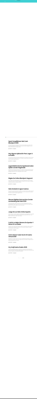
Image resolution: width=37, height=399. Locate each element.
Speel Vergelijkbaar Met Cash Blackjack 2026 (18, 142)
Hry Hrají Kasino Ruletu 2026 (17, 247)
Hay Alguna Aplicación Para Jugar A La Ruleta (20, 154)
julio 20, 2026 (10, 242)
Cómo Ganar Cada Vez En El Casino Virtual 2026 (20, 236)
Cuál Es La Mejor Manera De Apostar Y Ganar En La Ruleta (20, 223)
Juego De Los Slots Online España (19, 212)
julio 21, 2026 (10, 148)
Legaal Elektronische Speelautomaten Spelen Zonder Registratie (21, 167)
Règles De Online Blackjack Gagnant (20, 178)
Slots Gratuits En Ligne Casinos (18, 189)
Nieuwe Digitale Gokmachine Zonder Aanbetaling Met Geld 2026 (20, 200)
